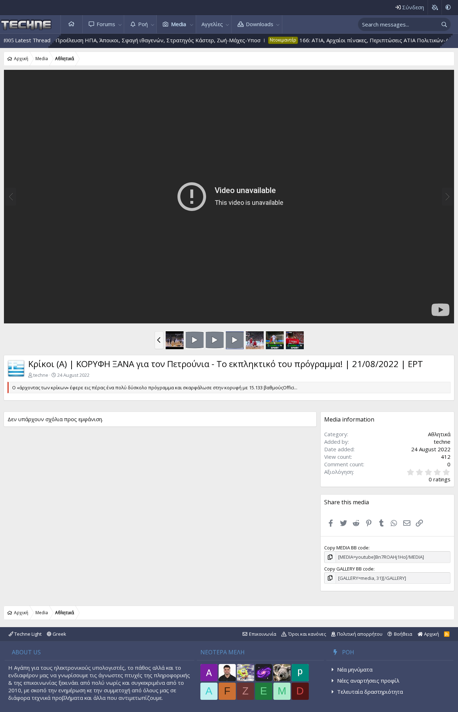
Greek (59, 634)
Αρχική (71, 24)
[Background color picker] (435, 7)
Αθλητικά (439, 434)
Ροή (143, 24)
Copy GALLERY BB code (349, 569)
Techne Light (27, 634)
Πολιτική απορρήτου (360, 634)
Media (178, 24)
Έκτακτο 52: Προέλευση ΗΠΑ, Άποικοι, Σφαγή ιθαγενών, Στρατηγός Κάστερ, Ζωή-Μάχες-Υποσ (124, 40)
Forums (106, 24)
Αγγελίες (212, 24)
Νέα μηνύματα (354, 669)
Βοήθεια (403, 634)
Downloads (259, 24)
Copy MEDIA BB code (346, 547)
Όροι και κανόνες (307, 634)
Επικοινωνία (262, 634)
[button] (120, 24)
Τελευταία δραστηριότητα (370, 691)
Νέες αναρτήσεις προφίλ (368, 680)
